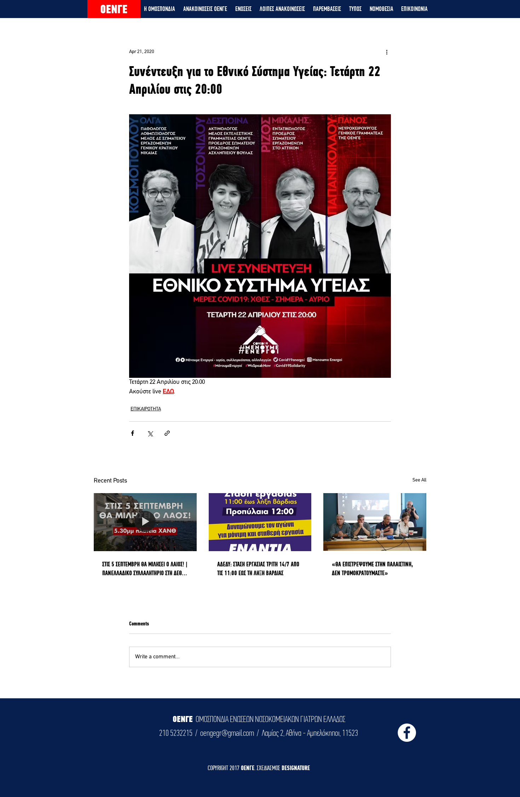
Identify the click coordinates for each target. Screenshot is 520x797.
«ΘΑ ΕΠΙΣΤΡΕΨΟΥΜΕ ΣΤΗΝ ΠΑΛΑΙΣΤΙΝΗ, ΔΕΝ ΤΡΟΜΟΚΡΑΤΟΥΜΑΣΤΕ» (372, 568)
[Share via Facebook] (132, 433)
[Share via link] (167, 433)
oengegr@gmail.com (227, 733)
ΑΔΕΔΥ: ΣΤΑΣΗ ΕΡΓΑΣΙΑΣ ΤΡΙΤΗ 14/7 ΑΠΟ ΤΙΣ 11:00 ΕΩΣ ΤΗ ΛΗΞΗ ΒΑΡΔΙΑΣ (258, 568)
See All (419, 480)
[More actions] (386, 51)
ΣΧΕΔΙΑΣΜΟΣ (269, 768)
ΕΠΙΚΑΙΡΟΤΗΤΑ (146, 409)
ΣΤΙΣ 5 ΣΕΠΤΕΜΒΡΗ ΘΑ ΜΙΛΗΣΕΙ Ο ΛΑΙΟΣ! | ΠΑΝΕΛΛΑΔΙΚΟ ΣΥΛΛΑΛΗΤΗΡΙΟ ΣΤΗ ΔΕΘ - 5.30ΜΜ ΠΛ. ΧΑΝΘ (144, 568)
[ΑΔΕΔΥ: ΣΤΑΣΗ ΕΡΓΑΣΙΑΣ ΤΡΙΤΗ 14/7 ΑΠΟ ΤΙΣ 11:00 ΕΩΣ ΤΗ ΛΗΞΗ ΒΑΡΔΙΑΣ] (260, 522)
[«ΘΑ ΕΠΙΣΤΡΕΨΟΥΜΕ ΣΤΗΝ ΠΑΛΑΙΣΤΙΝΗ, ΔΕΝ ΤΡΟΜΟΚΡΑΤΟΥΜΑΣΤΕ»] (374, 522)
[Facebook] (407, 732)
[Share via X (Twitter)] (149, 433)
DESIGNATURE (296, 768)
